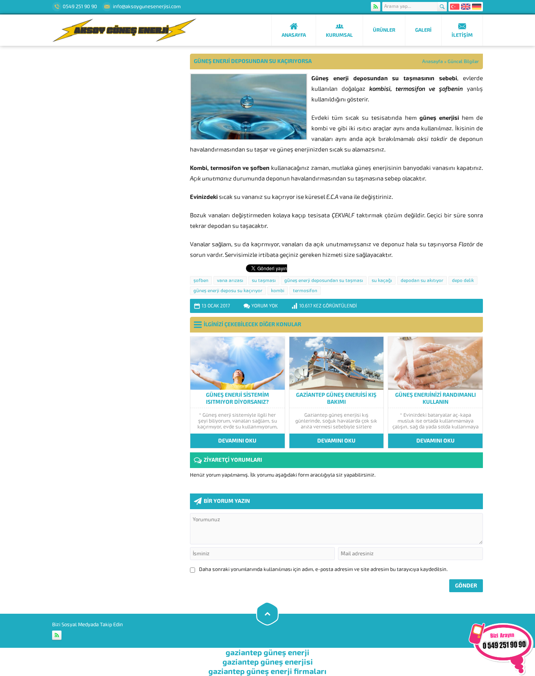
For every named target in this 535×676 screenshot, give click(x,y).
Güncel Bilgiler (463, 61)
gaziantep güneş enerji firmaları (267, 671)
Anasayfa (432, 61)
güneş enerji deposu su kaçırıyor (227, 290)
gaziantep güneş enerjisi (267, 662)
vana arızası (230, 280)
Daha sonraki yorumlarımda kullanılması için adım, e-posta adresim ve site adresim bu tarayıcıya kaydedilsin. (323, 569)
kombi (277, 290)
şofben (200, 280)
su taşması (264, 280)
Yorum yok (264, 306)
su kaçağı (382, 280)
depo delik (463, 280)
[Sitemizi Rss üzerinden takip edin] (375, 6)
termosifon (305, 290)
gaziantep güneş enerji (267, 652)
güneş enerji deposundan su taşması (323, 280)
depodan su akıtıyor (422, 280)
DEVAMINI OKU (237, 440)
